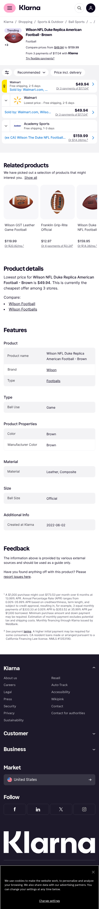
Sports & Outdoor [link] (51, 22)
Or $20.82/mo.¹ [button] (14, 246)
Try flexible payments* (40, 58)
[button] (14, 38)
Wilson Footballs (23, 309)
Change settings (49, 901)
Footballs (53, 381)
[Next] (88, 215)
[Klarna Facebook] (15, 809)
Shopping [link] (25, 22)
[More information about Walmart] (6, 100)
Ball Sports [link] (77, 22)
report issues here (17, 576)
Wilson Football (22, 303)
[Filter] (7, 72)
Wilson (52, 370)
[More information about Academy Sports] (6, 125)
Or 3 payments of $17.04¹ (72, 88)
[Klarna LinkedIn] (38, 809)
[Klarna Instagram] (84, 809)
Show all (30, 178)
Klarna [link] (8, 22)
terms (27, 631)
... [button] (91, 22)
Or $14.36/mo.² (78, 140)
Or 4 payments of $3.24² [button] (57, 246)
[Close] (93, 872)
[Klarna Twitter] (61, 809)
